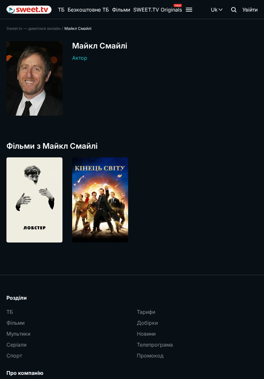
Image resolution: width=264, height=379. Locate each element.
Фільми (121, 9)
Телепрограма (155, 344)
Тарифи (146, 312)
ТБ (61, 9)
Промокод (150, 355)
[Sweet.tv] (29, 9)
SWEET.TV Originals (157, 9)
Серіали (16, 344)
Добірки (147, 323)
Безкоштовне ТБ (88, 9)
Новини (146, 334)
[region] (132, 199)
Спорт (14, 355)
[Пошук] (234, 9)
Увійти (250, 9)
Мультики (18, 334)
